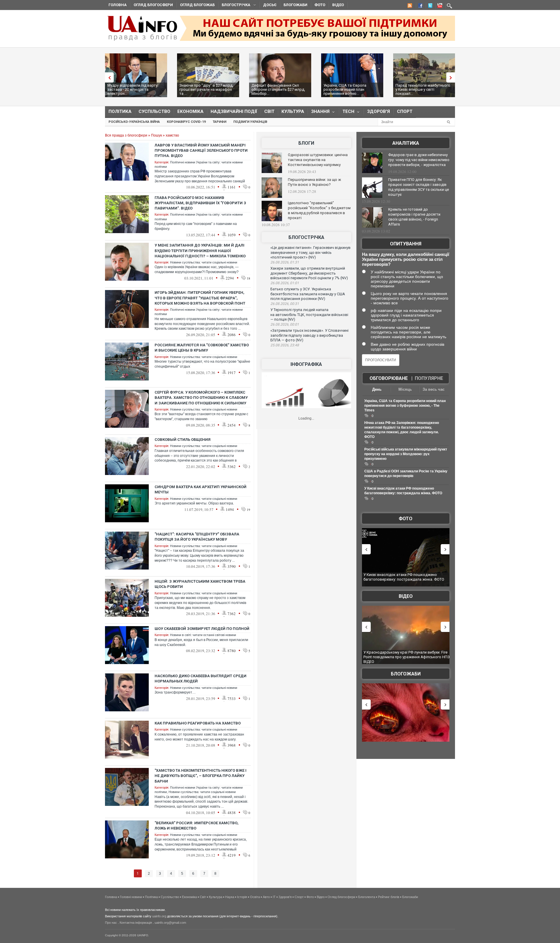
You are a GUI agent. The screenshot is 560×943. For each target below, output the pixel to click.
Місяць (405, 389)
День (377, 389)
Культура (292, 111)
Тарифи (219, 122)
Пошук (156, 135)
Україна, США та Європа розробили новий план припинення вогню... (344, 89)
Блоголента (366, 897)
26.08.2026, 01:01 (284, 283)
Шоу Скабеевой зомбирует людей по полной (202, 628)
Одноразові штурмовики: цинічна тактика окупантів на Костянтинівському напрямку (318, 160)
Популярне (429, 378)
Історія (242, 897)
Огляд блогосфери (153, 5)
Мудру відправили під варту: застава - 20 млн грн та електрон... (132, 89)
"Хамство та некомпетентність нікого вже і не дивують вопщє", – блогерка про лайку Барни (200, 775)
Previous (108, 77)
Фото (319, 5)
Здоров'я (378, 111)
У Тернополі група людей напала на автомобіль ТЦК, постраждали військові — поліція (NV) (309, 315)
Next (452, 77)
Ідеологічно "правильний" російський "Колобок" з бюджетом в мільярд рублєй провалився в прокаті (319, 210)
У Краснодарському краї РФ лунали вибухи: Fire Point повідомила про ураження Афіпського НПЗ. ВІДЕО (407, 656)
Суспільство (154, 111)
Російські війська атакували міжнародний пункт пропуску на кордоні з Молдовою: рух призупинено (405, 454)
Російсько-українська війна (134, 122)
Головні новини (131, 897)
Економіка (190, 111)
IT (274, 897)
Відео (338, 5)
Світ (269, 111)
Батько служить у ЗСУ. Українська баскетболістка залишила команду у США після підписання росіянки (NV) (307, 294)
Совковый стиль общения (183, 439)
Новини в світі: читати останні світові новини (203, 635)
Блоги (306, 143)
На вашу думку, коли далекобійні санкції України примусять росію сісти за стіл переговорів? (405, 259)
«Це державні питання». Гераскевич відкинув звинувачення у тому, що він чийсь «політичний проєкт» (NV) (310, 252)
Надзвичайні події (234, 111)
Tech (346, 113)
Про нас (111, 922)
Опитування (405, 244)
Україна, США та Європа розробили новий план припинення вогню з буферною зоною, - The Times (405, 405)
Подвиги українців (250, 122)
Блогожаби (295, 5)
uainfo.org (159, 916)
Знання (319, 113)
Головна (117, 5)
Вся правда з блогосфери (126, 135)
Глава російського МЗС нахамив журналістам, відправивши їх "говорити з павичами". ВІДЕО (200, 202)
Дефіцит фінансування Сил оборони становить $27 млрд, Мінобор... (278, 89)
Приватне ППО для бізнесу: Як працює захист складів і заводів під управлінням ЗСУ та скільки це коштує (418, 187)
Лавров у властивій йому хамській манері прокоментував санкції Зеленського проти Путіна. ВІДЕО (201, 150)
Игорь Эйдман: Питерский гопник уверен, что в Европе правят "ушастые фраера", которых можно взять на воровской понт (200, 297)
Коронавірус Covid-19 (186, 122)
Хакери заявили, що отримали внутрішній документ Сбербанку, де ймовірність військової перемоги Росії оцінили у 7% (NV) (309, 273)
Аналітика (405, 143)
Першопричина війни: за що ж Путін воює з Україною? (314, 182)
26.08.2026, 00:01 (284, 324)
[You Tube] (439, 6)
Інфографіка (306, 364)
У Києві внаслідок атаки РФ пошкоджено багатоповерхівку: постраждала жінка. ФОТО (403, 576)
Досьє (269, 5)
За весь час (433, 389)
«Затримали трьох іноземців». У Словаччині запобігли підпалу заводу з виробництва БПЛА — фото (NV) (309, 335)
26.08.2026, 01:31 (284, 262)
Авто (266, 897)
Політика (120, 111)
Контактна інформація (136, 922)
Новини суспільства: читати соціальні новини (203, 262)
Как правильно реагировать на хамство (198, 723)
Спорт (404, 111)
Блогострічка (234, 6)
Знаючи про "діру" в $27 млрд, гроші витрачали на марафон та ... (206, 89)
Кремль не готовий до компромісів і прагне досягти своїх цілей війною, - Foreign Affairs (414, 216)
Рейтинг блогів (388, 897)
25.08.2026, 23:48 (284, 345)
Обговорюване (389, 378)
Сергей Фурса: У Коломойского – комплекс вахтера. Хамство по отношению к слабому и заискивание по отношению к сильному (201, 397)
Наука (229, 897)
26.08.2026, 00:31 (284, 304)
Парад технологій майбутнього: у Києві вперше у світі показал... (423, 89)
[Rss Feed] (409, 6)
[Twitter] (429, 6)
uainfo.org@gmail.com (170, 922)
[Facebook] (419, 6)
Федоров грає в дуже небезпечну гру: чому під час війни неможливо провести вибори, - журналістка (418, 160)
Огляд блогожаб (197, 5)
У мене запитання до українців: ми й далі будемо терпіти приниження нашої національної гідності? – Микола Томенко (200, 250)
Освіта (255, 897)
